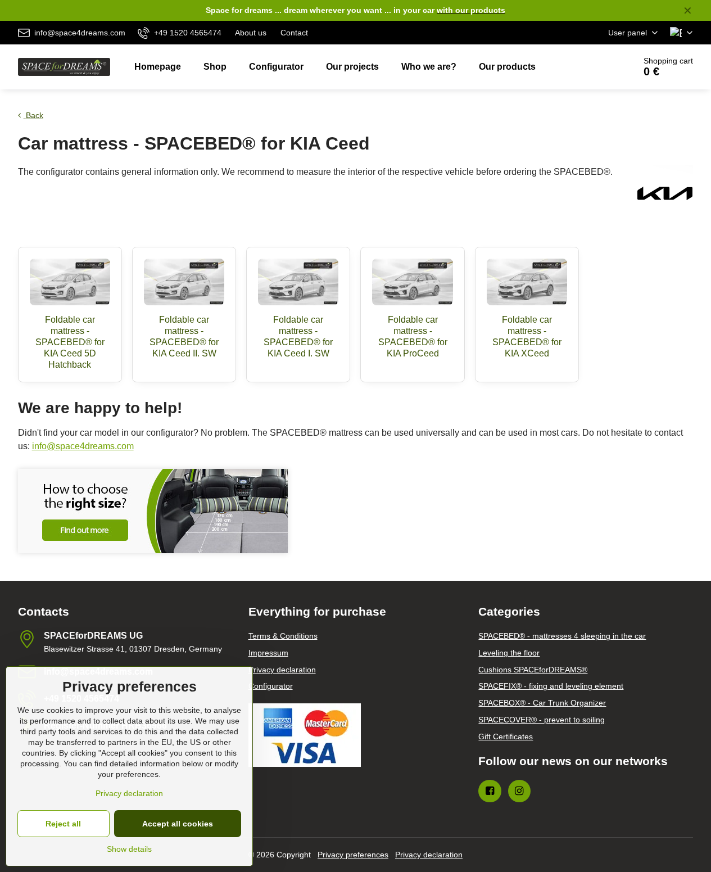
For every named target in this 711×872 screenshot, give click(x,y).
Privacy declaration (429, 854)
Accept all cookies (177, 823)
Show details (129, 848)
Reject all (63, 823)
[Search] (594, 67)
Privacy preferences (353, 854)
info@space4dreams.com (83, 446)
